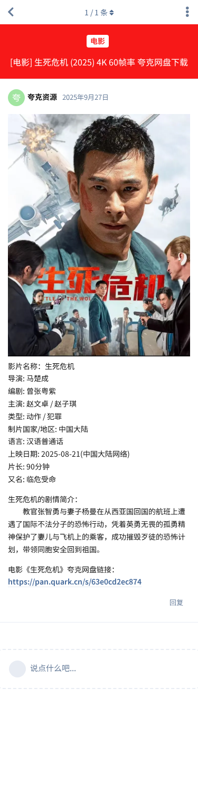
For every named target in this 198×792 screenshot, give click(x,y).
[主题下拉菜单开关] (187, 12)
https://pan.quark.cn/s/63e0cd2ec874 (75, 581)
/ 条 (96, 12)
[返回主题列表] (10, 12)
